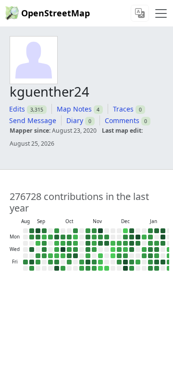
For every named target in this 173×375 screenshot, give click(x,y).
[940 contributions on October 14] (69, 243)
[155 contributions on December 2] (113, 243)
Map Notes (74, 108)
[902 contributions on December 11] (119, 255)
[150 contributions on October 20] (75, 237)
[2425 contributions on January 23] (156, 262)
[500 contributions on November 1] (81, 268)
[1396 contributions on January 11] (150, 230)
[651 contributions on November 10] (94, 237)
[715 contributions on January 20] (156, 243)
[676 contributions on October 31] (81, 262)
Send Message (32, 120)
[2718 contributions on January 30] (163, 262)
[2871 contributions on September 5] (31, 262)
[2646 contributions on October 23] (75, 255)
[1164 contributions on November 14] (94, 262)
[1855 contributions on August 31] (31, 230)
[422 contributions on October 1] (56, 249)
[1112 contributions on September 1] (31, 237)
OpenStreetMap (55, 13)
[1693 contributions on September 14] (44, 230)
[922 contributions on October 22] (75, 249)
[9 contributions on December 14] (125, 230)
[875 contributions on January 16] (150, 262)
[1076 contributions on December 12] (119, 262)
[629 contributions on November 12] (94, 249)
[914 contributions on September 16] (44, 243)
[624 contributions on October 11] (63, 268)
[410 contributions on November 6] (88, 255)
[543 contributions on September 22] (50, 237)
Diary (74, 120)
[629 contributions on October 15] (69, 249)
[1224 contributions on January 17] (150, 268)
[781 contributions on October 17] (69, 262)
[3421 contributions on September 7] (38, 230)
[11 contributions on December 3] (113, 249)
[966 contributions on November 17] (100, 237)
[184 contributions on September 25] (50, 255)
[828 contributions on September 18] (44, 255)
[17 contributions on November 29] (106, 268)
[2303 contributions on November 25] (106, 243)
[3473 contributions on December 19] (125, 262)
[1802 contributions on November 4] (88, 243)
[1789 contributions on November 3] (88, 237)
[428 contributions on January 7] (144, 249)
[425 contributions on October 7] (63, 243)
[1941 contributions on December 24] (131, 249)
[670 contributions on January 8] (144, 255)
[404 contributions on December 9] (119, 243)
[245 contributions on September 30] (56, 243)
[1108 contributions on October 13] (69, 237)
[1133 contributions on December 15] (125, 237)
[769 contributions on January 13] (150, 243)
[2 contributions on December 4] (113, 255)
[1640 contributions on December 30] (138, 243)
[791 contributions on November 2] (88, 230)
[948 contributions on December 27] (131, 268)
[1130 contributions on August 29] (25, 262)
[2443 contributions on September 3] (31, 249)
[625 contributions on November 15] (94, 268)
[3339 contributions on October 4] (56, 268)
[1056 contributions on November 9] (94, 230)
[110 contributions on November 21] (100, 262)
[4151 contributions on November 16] (100, 230)
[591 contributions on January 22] (156, 255)
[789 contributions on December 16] (125, 243)
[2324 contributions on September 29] (56, 237)
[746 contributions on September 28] (56, 230)
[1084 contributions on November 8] (88, 268)
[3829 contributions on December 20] (125, 268)
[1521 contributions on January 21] (156, 249)
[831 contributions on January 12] (150, 237)
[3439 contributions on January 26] (163, 237)
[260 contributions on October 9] (63, 255)
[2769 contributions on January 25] (163, 230)
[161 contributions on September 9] (38, 243)
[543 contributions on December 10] (119, 249)
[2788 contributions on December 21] (131, 230)
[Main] (161, 13)
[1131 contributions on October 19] (75, 230)
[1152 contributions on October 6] (63, 237)
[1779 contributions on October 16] (69, 255)
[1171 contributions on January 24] (156, 268)
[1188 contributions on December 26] (131, 262)
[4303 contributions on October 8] (63, 249)
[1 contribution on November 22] (100, 268)
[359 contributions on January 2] (138, 262)
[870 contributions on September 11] (38, 255)
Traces (123, 108)
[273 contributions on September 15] (44, 237)
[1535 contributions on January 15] (150, 255)
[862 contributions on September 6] (31, 268)
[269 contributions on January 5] (144, 237)
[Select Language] (140, 13)
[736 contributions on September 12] (38, 262)
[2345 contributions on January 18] (156, 230)
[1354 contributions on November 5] (88, 249)
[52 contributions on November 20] (100, 255)
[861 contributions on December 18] (125, 255)
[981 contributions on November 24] (106, 237)
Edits (17, 108)
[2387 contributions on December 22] (131, 237)
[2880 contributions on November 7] (88, 262)
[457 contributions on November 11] (94, 243)
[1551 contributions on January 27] (163, 243)
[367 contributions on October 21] (75, 243)
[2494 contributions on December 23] (131, 243)
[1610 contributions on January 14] (150, 249)
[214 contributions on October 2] (56, 255)
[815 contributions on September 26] (50, 262)
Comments (122, 120)
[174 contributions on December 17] (125, 249)
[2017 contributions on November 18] (100, 243)
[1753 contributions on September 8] (38, 237)
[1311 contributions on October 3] (56, 262)
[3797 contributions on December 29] (138, 237)
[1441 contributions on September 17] (44, 249)
